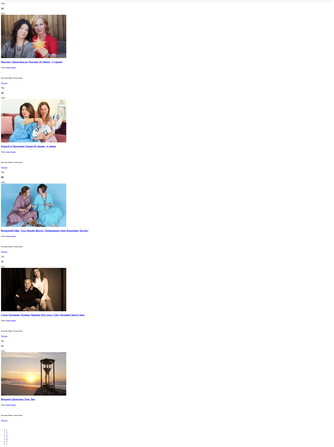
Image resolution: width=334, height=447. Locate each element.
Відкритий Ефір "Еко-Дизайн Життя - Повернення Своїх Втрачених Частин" (45, 230)
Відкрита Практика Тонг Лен (18, 399)
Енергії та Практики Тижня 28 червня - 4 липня (28, 146)
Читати (4, 83)
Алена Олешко (11, 67)
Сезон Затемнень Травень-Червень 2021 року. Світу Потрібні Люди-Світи (42, 315)
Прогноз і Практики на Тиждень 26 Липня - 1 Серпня (31, 62)
